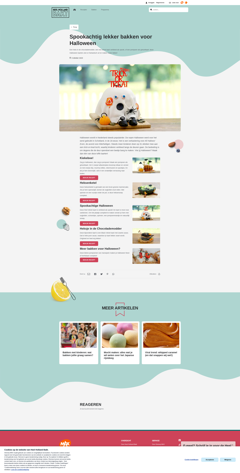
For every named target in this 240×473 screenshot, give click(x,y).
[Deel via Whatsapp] (113, 274)
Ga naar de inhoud (120, 1)
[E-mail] (88, 274)
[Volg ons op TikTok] (179, 445)
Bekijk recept (89, 178)
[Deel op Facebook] (95, 274)
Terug (75, 27)
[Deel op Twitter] (101, 274)
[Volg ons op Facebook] (180, 440)
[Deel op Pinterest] (107, 274)
